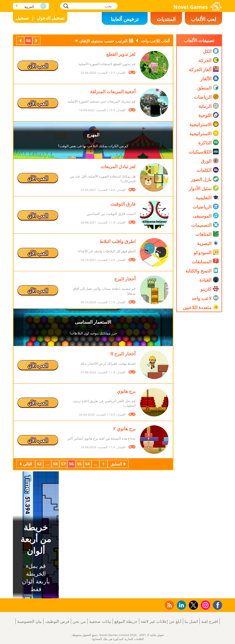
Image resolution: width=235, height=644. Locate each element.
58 (55, 463)
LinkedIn (180, 605)
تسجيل (22, 18)
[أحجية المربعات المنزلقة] (154, 102)
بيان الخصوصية (29, 621)
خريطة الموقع (126, 621)
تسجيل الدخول (50, 18)
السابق (35, 40)
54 (87, 463)
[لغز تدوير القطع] (154, 65)
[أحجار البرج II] (154, 364)
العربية (29, 6)
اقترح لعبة (209, 621)
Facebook (216, 604)
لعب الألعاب (203, 18)
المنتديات (166, 18)
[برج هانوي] (154, 402)
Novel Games (190, 6)
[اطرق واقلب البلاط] (154, 252)
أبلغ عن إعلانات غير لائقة (161, 621)
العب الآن (38, 65)
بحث (65, 5)
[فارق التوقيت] (154, 215)
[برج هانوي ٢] (154, 439)
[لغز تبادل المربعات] (154, 177)
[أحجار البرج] (154, 290)
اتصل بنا (191, 621)
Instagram (204, 604)
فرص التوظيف (57, 621)
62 (39, 463)
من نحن (79, 621)
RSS (169, 605)
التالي (19, 40)
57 (63, 463)
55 (79, 463)
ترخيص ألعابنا (125, 18)
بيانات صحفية (100, 621)
